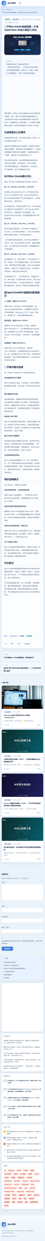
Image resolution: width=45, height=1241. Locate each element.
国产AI (14, 1195)
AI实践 (30, 1174)
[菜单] (20, 3)
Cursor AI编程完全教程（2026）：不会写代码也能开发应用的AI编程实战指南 (22, 804)
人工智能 (7, 1195)
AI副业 (32, 1170)
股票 (26, 1202)
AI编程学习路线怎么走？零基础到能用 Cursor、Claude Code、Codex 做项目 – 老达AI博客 (23, 1099)
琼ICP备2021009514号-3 (9, 1236)
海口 (25, 1198)
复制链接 (27, 643)
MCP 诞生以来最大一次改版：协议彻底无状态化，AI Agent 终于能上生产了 (22, 1048)
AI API (19, 1170)
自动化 (6, 1205)
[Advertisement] (22, 94)
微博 (12, 643)
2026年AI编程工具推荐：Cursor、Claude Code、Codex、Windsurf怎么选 (22, 1139)
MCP (20, 1188)
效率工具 (36, 1195)
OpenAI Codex (9, 1191)
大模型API (22, 1195)
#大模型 (22, 636)
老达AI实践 (16, 19)
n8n (26, 1188)
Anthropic (8, 1181)
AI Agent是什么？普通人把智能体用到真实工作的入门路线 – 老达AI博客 (24, 1107)
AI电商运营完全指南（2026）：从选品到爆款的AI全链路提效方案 (22, 760)
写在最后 (6, 978)
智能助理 (7, 1198)
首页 (3, 9)
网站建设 (7, 1202)
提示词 (29, 1195)
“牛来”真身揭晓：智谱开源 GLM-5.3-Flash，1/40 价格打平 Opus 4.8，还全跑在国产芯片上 (22, 1054)
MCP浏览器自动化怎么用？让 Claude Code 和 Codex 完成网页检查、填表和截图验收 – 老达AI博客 (24, 1090)
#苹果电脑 (29, 636)
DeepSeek (25, 1184)
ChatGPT (17, 1181)
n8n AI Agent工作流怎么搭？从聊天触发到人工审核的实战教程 (24, 1132)
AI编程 (13, 1177)
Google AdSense (10, 1188)
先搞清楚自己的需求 (10, 962)
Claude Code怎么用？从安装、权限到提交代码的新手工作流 (24, 1145)
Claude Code (34, 1181)
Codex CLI (8, 1184)
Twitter (19, 643)
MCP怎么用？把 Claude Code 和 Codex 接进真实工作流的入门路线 (24, 1151)
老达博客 (19, 1202)
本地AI (14, 1198)
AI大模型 (23, 1174)
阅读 (38, 725)
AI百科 (6, 1177)
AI (5, 1170)
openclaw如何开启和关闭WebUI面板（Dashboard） (17, 716)
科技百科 (31, 1198)
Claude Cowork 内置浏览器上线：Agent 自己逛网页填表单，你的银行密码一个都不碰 (21, 1042)
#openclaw (13, 636)
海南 (20, 1198)
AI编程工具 (21, 1177)
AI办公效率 (7, 1174)
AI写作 (26, 1170)
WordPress (30, 1191)
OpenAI (32, 1188)
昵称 (4, 906)
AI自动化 (29, 1177)
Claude (25, 1181)
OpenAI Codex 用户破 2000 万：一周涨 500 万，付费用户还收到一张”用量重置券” (22, 1067)
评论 (4, 882)
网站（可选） (6, 927)
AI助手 (16, 1174)
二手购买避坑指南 (9, 971)
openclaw (20, 1191)
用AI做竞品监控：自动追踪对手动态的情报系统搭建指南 (22, 848)
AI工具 (37, 1174)
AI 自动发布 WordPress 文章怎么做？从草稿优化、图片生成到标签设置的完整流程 (24, 1157)
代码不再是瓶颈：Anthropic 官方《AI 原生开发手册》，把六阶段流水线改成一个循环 (22, 1061)
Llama (21, 312)
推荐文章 (8, 9)
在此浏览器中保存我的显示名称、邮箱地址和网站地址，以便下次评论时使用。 (22, 942)
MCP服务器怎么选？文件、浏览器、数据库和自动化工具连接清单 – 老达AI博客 (24, 1116)
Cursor (16, 1184)
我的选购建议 (8, 974)
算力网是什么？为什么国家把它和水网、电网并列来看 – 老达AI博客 (24, 1082)
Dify (32, 1184)
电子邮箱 (5, 917)
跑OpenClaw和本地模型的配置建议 (14, 968)
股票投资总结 (34, 1202)
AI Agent (11, 1170)
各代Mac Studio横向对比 (11, 965)
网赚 (13, 1202)
